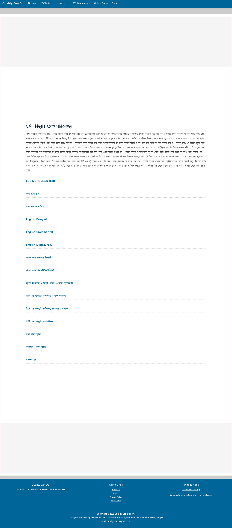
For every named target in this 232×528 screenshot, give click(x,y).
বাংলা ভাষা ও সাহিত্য (35, 206)
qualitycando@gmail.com (119, 521)
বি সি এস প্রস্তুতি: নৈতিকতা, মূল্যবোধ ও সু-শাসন (47, 308)
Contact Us (116, 493)
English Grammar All (39, 232)
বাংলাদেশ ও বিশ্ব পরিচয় (36, 347)
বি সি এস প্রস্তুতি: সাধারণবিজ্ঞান (39, 321)
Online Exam (101, 3)
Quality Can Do (12, 3)
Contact (115, 3)
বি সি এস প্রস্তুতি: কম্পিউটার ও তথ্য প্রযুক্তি (46, 295)
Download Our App (191, 489)
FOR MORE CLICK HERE (40, 181)
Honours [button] (62, 3)
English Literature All (39, 244)
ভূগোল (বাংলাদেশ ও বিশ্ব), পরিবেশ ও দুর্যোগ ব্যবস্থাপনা (49, 283)
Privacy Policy (116, 497)
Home (33, 3)
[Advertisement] (99, 42)
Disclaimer (116, 500)
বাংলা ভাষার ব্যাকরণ (34, 334)
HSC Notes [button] (46, 3)
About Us (116, 489)
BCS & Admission (81, 3)
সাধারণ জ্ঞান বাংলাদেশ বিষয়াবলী (38, 257)
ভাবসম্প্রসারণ (31, 359)
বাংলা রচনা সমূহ (32, 193)
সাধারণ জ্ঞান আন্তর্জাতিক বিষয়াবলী (40, 270)
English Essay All (37, 219)
